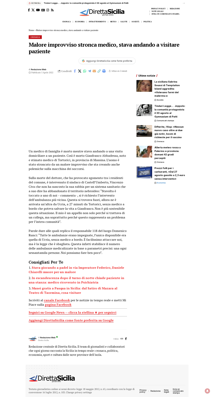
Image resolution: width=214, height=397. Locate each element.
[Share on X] (80, 71)
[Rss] (52, 10)
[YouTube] (38, 10)
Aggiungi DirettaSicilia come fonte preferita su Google (71, 320)
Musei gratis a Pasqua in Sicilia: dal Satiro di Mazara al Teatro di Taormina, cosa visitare (73, 290)
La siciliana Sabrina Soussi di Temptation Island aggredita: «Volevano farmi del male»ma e (167, 88)
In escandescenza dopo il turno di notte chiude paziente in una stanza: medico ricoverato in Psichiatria (76, 280)
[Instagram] (48, 10)
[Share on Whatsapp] (84, 71)
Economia (161, 183)
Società (160, 100)
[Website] (121, 339)
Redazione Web (38, 69)
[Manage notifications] (207, 390)
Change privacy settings (79, 392)
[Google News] (43, 10)
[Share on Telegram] (89, 71)
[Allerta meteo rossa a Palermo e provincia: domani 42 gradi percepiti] (144, 152)
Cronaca (35, 37)
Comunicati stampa (165, 120)
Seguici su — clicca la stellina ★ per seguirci (72, 312)
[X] (33, 10)
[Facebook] (29, 10)
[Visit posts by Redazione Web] (33, 339)
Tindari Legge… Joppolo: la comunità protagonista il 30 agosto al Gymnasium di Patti (86, 3)
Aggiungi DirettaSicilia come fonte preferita (109, 60)
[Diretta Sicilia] (52, 379)
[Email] (94, 71)
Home (31, 30)
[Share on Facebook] (75, 71)
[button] (184, 3)
